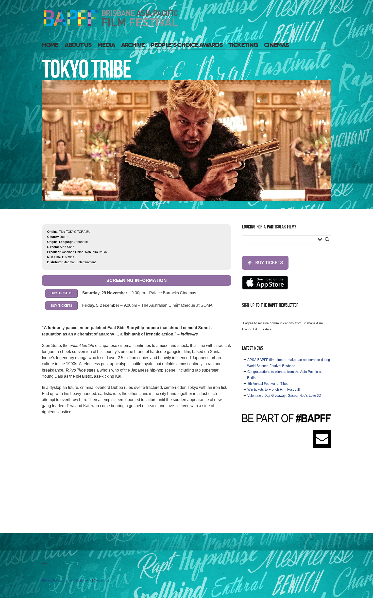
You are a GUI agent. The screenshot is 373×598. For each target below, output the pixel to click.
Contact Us (101, 580)
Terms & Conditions (77, 580)
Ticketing (243, 45)
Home (50, 45)
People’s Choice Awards (186, 45)
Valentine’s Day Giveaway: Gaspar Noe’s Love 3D (284, 395)
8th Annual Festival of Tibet (267, 384)
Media (106, 45)
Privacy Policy (51, 580)
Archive (133, 45)
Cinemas (276, 45)
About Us (77, 45)
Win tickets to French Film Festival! (273, 389)
